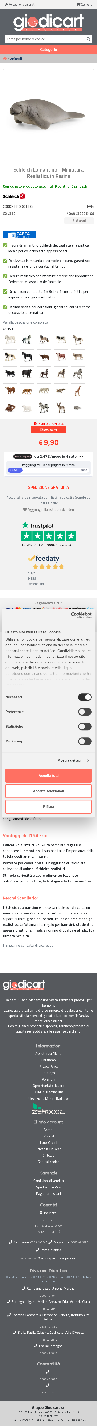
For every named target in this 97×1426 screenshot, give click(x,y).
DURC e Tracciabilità (48, 1092)
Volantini (48, 1079)
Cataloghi (49, 1073)
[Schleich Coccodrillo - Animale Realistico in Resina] (61, 391)
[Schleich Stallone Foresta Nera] (44, 374)
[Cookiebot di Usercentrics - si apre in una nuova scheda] (71, 615)
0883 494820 (48, 1379)
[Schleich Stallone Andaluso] (27, 339)
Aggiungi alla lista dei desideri (51, 509)
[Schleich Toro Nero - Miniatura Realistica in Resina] (10, 374)
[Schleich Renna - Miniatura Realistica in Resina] (61, 408)
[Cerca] (87, 39)
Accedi (21, 4)
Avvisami (50, 429)
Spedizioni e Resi (48, 1187)
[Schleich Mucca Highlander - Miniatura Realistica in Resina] (10, 391)
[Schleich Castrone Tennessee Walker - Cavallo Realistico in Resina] (27, 357)
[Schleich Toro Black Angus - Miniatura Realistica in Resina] (27, 374)
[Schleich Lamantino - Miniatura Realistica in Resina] (78, 408)
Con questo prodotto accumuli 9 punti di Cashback (45, 186)
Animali (16, 58)
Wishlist (48, 1136)
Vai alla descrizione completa (25, 322)
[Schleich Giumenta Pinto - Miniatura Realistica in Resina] (78, 339)
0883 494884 (48, 1340)
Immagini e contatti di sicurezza (28, 945)
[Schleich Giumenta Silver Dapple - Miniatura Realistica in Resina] (61, 374)
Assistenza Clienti (48, 1053)
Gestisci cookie (48, 1162)
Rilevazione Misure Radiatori (49, 1098)
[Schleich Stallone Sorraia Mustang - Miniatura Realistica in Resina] (78, 374)
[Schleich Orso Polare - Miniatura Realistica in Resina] (27, 408)
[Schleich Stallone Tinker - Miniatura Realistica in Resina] (10, 357)
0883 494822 (48, 1392)
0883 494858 (28, 1258)
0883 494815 (48, 1309)
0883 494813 (48, 1353)
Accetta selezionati (48, 791)
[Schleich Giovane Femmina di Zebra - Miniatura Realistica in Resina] (44, 408)
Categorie (48, 49)
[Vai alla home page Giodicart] (48, 23)
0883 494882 (48, 1326)
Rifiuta (48, 807)
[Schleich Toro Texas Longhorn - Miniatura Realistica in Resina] (44, 357)
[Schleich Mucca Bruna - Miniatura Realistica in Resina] (78, 357)
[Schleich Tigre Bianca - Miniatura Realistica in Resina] (44, 391)
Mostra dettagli (70, 760)
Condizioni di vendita (48, 1181)
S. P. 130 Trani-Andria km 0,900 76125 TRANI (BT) (49, 1226)
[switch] (85, 712)
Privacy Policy (48, 1066)
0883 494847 (39, 1242)
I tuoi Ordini (48, 1142)
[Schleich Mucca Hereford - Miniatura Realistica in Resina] (61, 357)
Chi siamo (48, 1060)
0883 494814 (48, 1296)
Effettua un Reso (48, 1149)
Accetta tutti (49, 776)
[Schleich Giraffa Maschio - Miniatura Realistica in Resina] (78, 391)
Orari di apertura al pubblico (57, 1258)
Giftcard (49, 1155)
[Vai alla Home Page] (5, 58)
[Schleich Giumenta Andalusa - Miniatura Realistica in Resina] (44, 339)
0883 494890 (79, 1242)
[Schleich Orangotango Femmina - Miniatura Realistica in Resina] (10, 408)
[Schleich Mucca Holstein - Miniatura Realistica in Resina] (61, 339)
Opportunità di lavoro (48, 1085)
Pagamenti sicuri (48, 1193)
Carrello (86, 4)
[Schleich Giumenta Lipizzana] (10, 339)
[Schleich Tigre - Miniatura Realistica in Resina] (27, 391)
